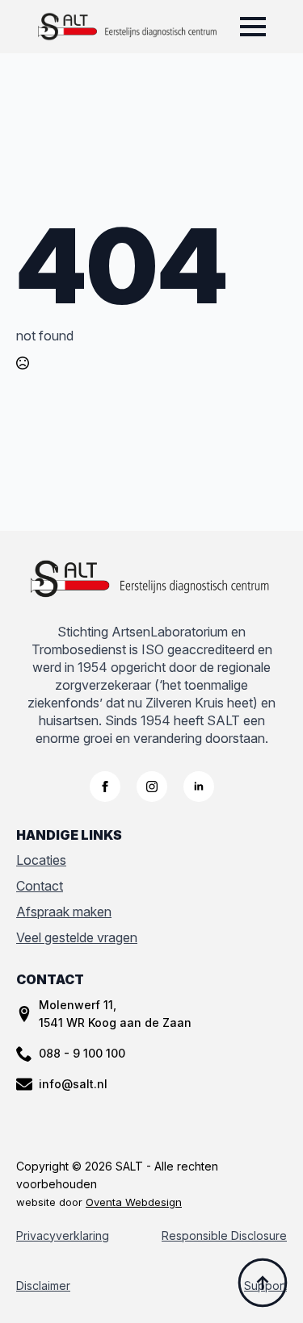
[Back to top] (262, 1282)
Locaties (41, 860)
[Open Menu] (253, 27)
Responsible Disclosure (224, 1235)
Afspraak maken (64, 912)
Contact (39, 886)
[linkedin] (198, 786)
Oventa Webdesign (134, 1202)
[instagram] (152, 786)
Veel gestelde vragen (76, 937)
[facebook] (105, 786)
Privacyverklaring (62, 1235)
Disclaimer (43, 1285)
